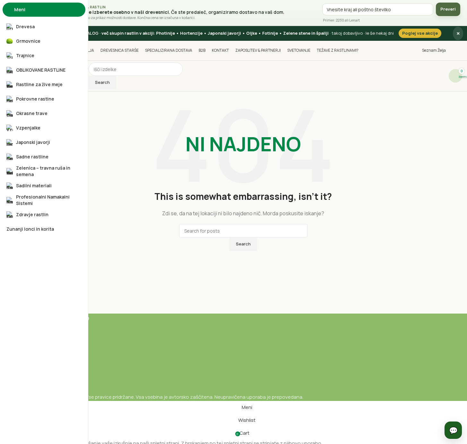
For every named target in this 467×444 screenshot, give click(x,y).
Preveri (448, 9)
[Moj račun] (460, 50)
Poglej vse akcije (420, 33)
